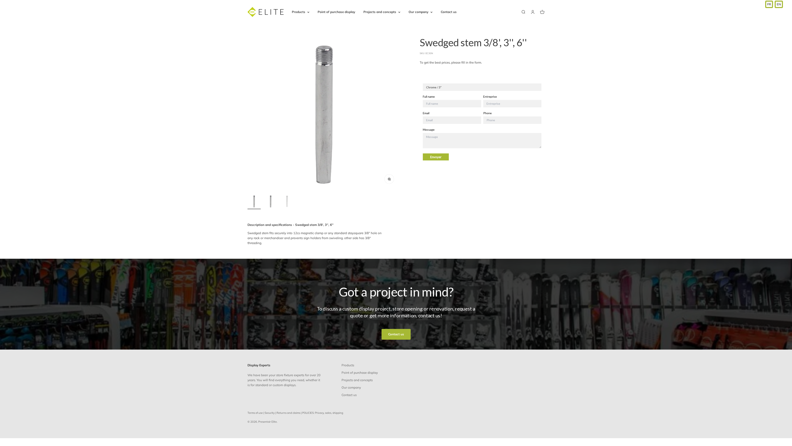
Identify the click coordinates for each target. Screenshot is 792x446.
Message (429, 129)
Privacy (319, 412)
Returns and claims (288, 412)
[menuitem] (769, 4)
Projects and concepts (379, 12)
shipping (337, 412)
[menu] (774, 4)
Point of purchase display (336, 12)
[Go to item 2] (270, 202)
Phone (487, 113)
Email (426, 113)
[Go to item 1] (254, 202)
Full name (429, 96)
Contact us (449, 12)
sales (328, 412)
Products (298, 12)
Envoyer (436, 157)
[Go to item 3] (287, 202)
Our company (418, 12)
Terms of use (255, 412)
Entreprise (490, 96)
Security (270, 412)
